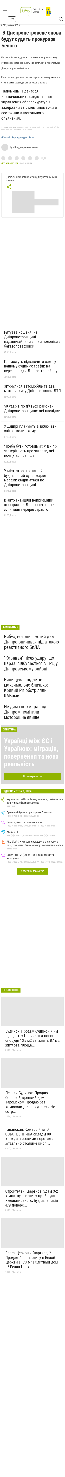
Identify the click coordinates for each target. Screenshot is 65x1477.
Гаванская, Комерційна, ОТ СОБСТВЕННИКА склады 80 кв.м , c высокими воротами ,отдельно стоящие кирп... (29, 1136)
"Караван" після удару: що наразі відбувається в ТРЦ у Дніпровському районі (31, 663)
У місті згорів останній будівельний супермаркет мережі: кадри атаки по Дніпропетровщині (26, 478)
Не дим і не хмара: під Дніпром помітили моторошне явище (25, 712)
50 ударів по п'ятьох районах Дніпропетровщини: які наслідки (32, 408)
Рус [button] (12, 19)
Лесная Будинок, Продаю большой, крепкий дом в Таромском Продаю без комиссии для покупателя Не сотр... (30, 1102)
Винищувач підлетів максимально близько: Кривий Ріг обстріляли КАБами (26, 688)
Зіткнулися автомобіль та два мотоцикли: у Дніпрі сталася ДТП (32, 388)
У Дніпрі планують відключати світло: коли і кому (30, 428)
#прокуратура (19, 137)
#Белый (5, 137)
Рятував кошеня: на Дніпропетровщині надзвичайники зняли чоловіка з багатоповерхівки (32, 339)
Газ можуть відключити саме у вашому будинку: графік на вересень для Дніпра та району (30, 366)
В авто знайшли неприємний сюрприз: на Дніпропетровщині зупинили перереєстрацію (31, 505)
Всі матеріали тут (32, 776)
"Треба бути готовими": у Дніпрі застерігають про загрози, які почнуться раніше (31, 451)
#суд (31, 137)
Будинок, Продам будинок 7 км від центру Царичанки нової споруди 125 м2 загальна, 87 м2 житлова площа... (32, 1038)
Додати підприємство (32, 871)
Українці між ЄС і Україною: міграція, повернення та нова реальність (31, 752)
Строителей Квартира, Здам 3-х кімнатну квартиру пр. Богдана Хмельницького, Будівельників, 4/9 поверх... (31, 1198)
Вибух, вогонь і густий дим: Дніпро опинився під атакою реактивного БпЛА (31, 642)
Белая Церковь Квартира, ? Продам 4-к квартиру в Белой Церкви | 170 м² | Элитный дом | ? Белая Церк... (31, 1260)
